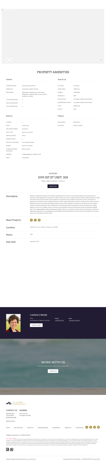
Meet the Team (18, 427)
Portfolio (30, 427)
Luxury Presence (31, 459)
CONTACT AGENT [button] (36, 325)
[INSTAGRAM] (86, 427)
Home (8, 427)
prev (7, 60)
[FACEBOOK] (90, 427)
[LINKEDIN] (94, 427)
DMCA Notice (79, 427)
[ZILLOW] (98, 427)
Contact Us (68, 427)
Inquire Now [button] (53, 186)
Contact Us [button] (53, 371)
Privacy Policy (96, 459)
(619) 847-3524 (60, 320)
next (11, 60)
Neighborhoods (43, 427)
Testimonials (56, 427)
